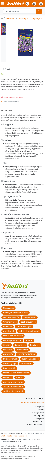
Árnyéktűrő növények (13, 382)
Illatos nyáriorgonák (12, 340)
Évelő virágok (30, 317)
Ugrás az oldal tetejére (34, 433)
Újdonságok (8, 308)
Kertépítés (39, 415)
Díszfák (19, 377)
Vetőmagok (23, 18)
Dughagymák (9, 368)
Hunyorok (7, 326)
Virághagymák (9, 322)
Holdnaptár (38, 421)
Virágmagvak (36, 18)
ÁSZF (3, 436)
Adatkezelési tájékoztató (17, 436)
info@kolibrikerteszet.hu (34, 402)
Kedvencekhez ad (11, 102)
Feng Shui (39, 418)
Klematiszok (20, 345)
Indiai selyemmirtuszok (29, 331)
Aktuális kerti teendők (34, 424)
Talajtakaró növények (13, 386)
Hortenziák (8, 354)
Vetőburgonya (9, 363)
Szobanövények (28, 322)
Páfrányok (35, 345)
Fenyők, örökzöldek (26, 354)
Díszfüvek (7, 349)
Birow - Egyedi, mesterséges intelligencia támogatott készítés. (18, 457)
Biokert (40, 410)
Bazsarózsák (22, 349)
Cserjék (6, 345)
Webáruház (10, 18)
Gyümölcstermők (11, 317)
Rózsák (29, 340)
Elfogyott (7, 377)
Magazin (39, 407)
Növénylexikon (37, 412)
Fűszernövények (23, 326)
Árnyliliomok (8, 331)
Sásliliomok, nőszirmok (13, 391)
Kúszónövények (10, 359)
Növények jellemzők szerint (15, 312)
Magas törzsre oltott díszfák (16, 372)
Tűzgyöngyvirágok (30, 359)
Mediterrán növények (13, 335)
